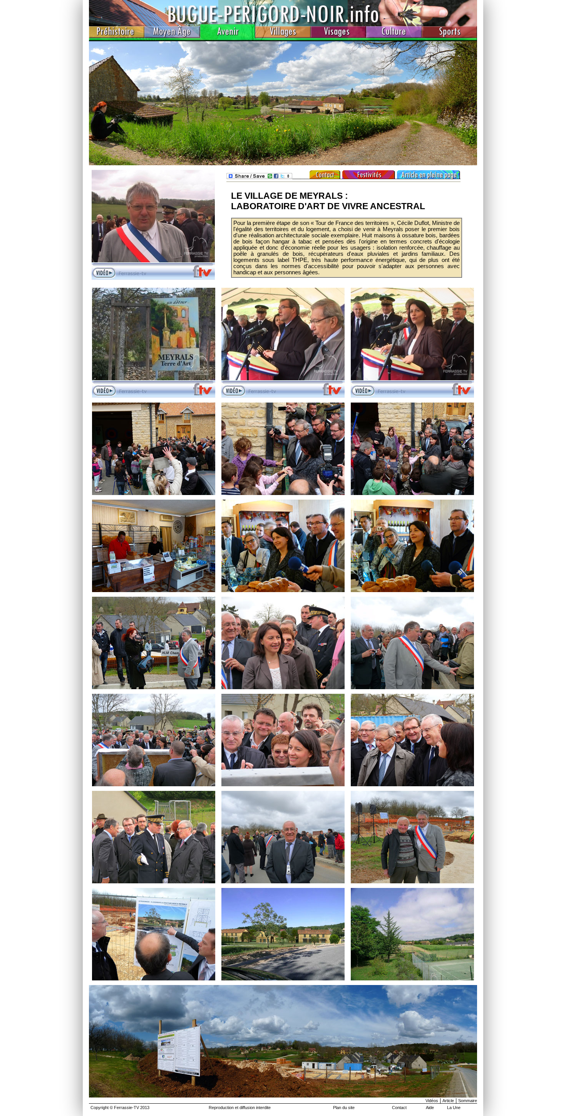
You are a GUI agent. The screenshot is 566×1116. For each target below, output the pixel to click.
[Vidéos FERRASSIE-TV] (283, 163)
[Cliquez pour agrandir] (153, 493)
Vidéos (431, 1100)
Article (448, 1100)
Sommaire (467, 1100)
